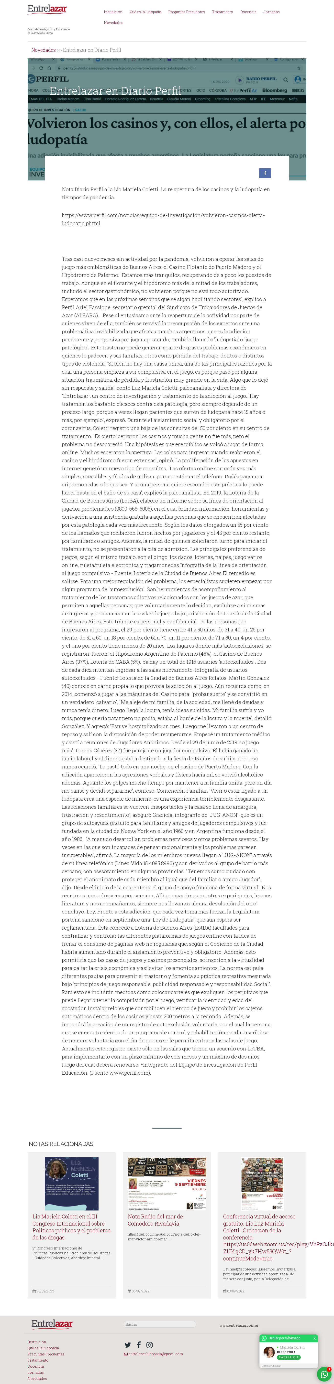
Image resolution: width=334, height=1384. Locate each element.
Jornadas (272, 12)
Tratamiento (222, 12)
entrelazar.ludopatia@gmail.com (155, 1354)
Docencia (248, 12)
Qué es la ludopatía (145, 12)
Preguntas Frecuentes (186, 12)
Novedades (113, 22)
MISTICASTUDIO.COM (271, 1366)
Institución (113, 12)
